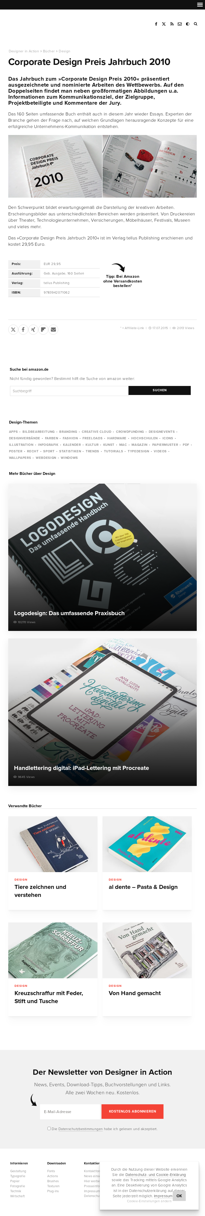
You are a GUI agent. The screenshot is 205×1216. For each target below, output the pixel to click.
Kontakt (180, 24)
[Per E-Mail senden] (53, 328)
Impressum (163, 1196)
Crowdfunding (130, 432)
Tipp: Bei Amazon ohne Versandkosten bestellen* (122, 281)
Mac (123, 445)
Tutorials (113, 451)
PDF (186, 445)
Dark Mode (188, 24)
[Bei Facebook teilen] (23, 328)
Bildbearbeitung (38, 432)
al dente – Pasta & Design (143, 887)
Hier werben (93, 1181)
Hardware (116, 438)
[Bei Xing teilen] (33, 328)
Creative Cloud (96, 432)
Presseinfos (92, 1186)
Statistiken (70, 451)
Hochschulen (144, 438)
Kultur (92, 445)
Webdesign (46, 458)
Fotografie (17, 1186)
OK (179, 1195)
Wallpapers (20, 458)
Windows (69, 458)
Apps (13, 432)
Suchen (160, 390)
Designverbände (24, 438)
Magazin (140, 445)
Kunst (108, 445)
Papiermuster (165, 445)
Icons (167, 438)
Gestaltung (18, 1171)
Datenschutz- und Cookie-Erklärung (156, 1174)
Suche (196, 24)
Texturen (53, 1186)
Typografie (17, 1176)
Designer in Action (34, 22)
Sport (48, 451)
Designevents (162, 432)
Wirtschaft (17, 1196)
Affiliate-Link (134, 328)
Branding (68, 432)
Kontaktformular (96, 1171)
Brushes (53, 1181)
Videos (160, 451)
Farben (51, 438)
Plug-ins (53, 1191)
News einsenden (96, 1176)
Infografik (48, 445)
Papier (15, 1181)
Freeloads (92, 438)
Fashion (70, 438)
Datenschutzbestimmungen (80, 1129)
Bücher (49, 51)
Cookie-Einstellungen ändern (149, 1201)
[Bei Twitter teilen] (13, 328)
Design (64, 51)
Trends (92, 451)
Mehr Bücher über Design (32, 473)
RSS (172, 24)
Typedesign (138, 451)
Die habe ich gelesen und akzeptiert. (104, 1129)
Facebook (156, 24)
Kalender (72, 445)
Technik (15, 1191)
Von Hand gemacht (135, 993)
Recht (32, 451)
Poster (15, 451)
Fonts (51, 1171)
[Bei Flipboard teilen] (43, 328)
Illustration (21, 445)
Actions (52, 1176)
